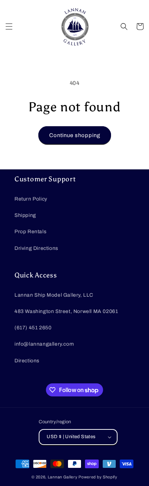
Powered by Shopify (98, 477)
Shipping (25, 215)
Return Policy (30, 199)
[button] (9, 26)
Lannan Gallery (63, 477)
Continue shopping (74, 135)
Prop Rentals (30, 231)
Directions (26, 360)
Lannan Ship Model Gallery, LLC (53, 295)
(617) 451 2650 (32, 327)
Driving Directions (36, 248)
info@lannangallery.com (44, 344)
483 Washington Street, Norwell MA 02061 (66, 311)
